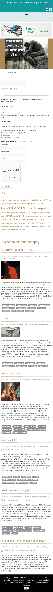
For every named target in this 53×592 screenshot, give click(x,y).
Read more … (39, 298)
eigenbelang (5, 204)
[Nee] (50, 583)
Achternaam (5, 152)
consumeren (40, 200)
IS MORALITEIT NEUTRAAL (18, 250)
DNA (46, 200)
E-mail (3, 159)
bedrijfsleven (8, 305)
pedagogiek (19, 429)
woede (33, 483)
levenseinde (28, 216)
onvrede (32, 366)
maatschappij (8, 219)
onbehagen (21, 366)
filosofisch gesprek (35, 208)
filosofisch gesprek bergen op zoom (17, 212)
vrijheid (8, 229)
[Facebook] (47, 9)
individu (8, 215)
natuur (18, 219)
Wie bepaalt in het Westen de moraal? (24, 540)
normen (23, 219)
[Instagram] (50, 9)
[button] (27, 15)
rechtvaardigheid (7, 223)
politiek (41, 219)
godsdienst (44, 305)
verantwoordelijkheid (37, 429)
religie (15, 223)
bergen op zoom (13, 200)
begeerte (4, 200)
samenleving (23, 223)
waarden (15, 229)
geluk (43, 213)
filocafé (5, 208)
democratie (7, 363)
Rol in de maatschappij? (15, 490)
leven (21, 215)
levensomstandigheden (40, 216)
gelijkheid (30, 363)
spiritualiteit (4, 226)
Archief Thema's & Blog (40, 256)
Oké (26, 588)
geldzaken (22, 305)
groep (3, 216)
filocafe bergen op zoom (29, 203)
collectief (33, 200)
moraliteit (21, 308)
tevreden (11, 226)
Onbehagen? (9, 318)
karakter (18, 426)
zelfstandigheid (20, 432)
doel (50, 200)
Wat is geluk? (9, 440)
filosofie (16, 208)
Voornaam (4, 145)
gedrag (37, 212)
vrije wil (3, 229)
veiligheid (26, 226)
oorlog (41, 308)
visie (48, 226)
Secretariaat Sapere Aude (24, 256)
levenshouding (9, 480)
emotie (12, 204)
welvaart (43, 366)
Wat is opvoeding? (12, 373)
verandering (34, 226)
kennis (15, 216)
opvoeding (31, 219)
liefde (49, 216)
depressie (7, 477)
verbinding (43, 226)
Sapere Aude (37, 223)
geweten (47, 212)
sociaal (6, 533)
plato (37, 219)
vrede (15, 533)
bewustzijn (24, 200)
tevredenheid (18, 226)
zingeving (22, 229)
